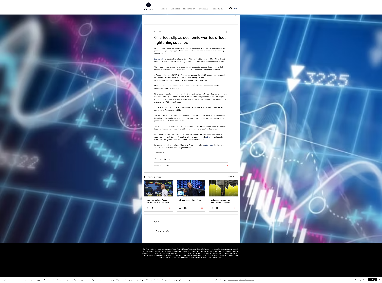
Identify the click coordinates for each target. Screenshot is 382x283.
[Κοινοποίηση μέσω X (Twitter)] (160, 159)
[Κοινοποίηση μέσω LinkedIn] (165, 159)
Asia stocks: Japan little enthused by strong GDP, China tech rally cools (221, 201)
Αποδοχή (373, 280)
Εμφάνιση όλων (233, 176)
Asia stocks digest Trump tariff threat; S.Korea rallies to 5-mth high (158, 201)
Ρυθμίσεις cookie (359, 280)
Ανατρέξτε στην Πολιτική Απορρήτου (241, 280)
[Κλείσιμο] (379, 279)
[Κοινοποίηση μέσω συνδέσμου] (170, 159)
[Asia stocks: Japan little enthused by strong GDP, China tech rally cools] (223, 188)
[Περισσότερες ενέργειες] (226, 32)
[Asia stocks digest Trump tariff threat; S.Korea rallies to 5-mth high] (158, 188)
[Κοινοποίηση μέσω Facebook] (155, 159)
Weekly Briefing (159, 152)
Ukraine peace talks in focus (190, 200)
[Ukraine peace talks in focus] (191, 188)
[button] (235, 15)
